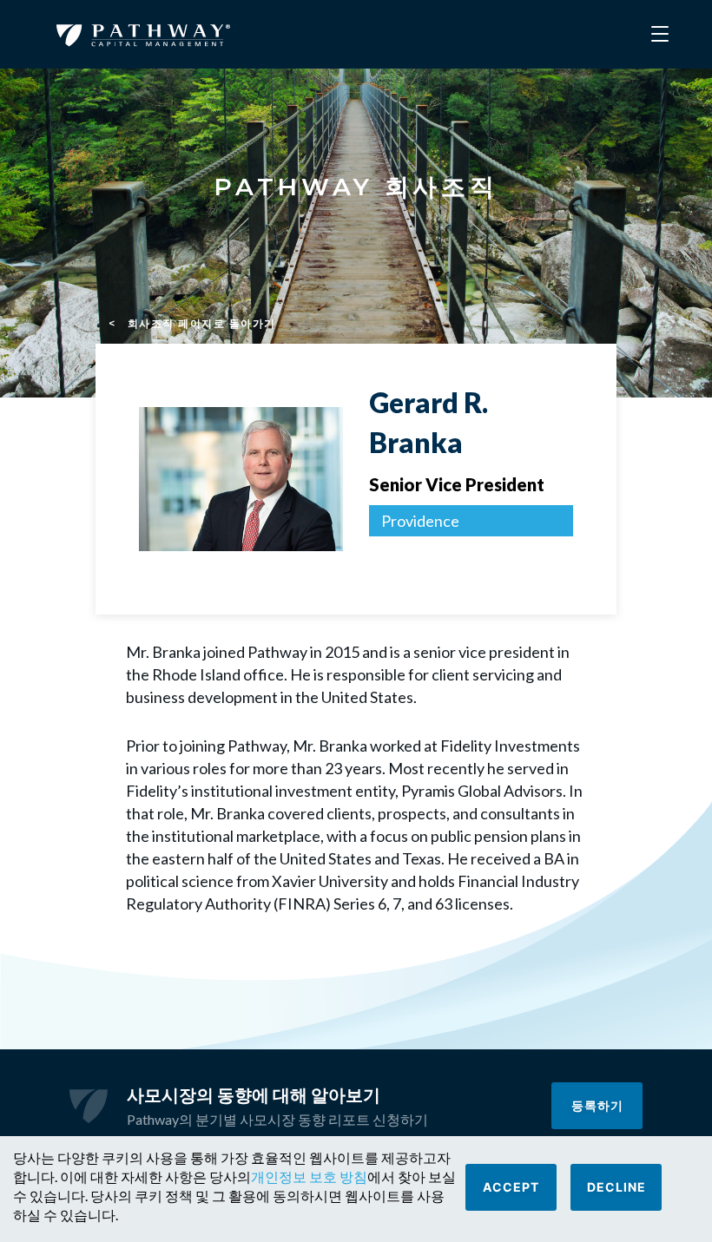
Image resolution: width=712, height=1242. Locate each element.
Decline (616, 1187)
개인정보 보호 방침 (309, 1176)
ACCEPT (511, 1187)
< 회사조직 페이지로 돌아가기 (192, 323)
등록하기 (597, 1105)
